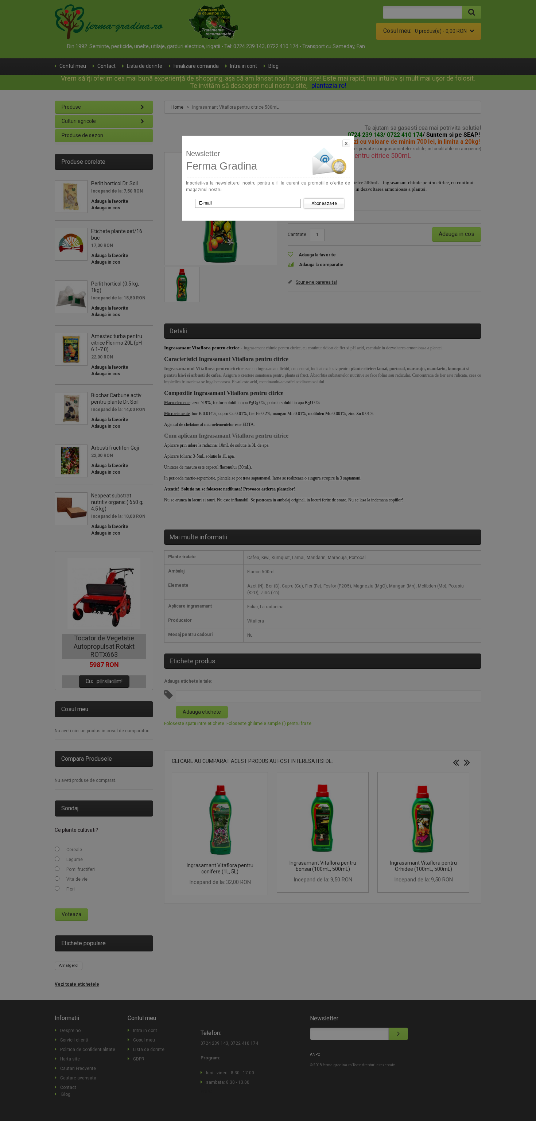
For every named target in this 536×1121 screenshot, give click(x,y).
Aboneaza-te (324, 203)
